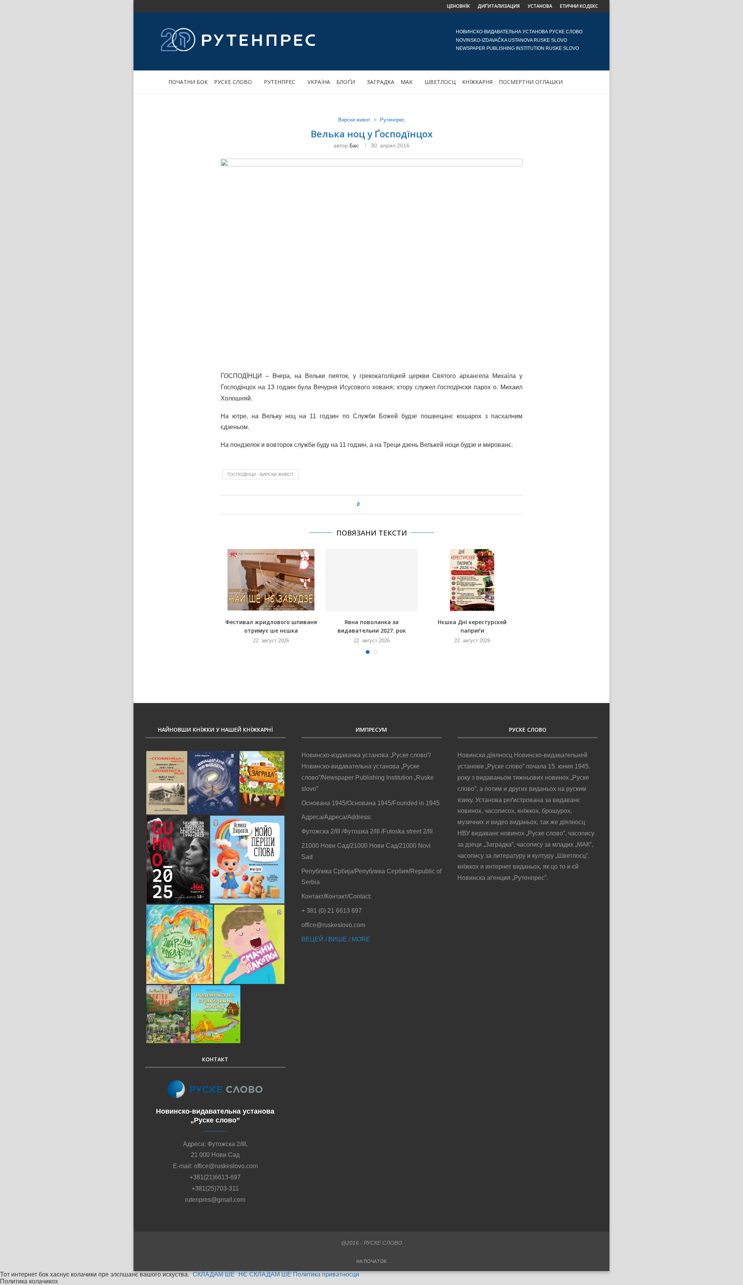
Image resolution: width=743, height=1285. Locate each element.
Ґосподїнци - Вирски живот (261, 474)
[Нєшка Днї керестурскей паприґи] (472, 580)
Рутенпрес (279, 82)
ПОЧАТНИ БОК (188, 82)
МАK (407, 82)
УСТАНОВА (539, 6)
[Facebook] (148, 6)
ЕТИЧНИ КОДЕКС (579, 6)
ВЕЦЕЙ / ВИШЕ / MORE (335, 939)
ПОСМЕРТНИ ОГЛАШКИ (531, 82)
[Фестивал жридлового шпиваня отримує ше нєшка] (270, 580)
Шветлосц (440, 82)
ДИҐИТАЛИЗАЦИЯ (499, 6)
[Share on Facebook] (369, 504)
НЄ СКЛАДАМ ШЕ (264, 1274)
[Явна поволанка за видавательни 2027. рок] (371, 580)
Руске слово (233, 82)
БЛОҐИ (345, 82)
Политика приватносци (326, 1274)
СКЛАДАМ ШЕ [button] (214, 1274)
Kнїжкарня (477, 82)
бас (354, 145)
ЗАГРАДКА (380, 82)
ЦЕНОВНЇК (458, 6)
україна (318, 82)
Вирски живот (354, 120)
